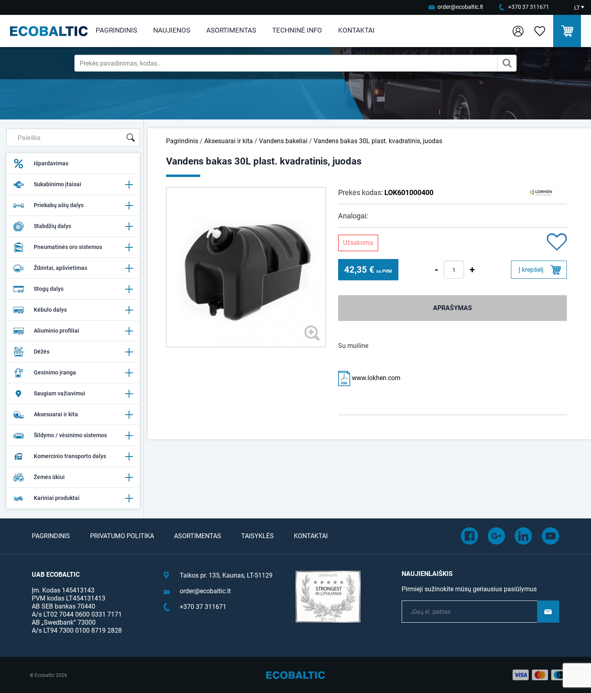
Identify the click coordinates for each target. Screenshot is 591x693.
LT (577, 7)
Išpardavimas (51, 163)
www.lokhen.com (375, 378)
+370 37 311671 (528, 7)
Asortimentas (231, 30)
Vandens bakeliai (283, 141)
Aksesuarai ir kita (56, 414)
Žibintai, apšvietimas (60, 268)
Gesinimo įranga (55, 372)
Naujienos (171, 30)
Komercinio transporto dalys (70, 456)
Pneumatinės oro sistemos (68, 247)
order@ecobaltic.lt (460, 7)
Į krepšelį (531, 269)
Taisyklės (257, 536)
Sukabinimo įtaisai (57, 184)
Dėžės (41, 351)
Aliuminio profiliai (56, 330)
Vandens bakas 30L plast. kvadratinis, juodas (378, 141)
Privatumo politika (122, 536)
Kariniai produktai (57, 498)
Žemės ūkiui (49, 477)
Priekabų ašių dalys (59, 205)
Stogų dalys (49, 289)
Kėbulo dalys (50, 309)
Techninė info (297, 30)
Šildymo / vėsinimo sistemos (70, 435)
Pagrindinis (116, 30)
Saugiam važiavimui (59, 393)
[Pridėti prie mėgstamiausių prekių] (557, 243)
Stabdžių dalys (52, 226)
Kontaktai (356, 30)
